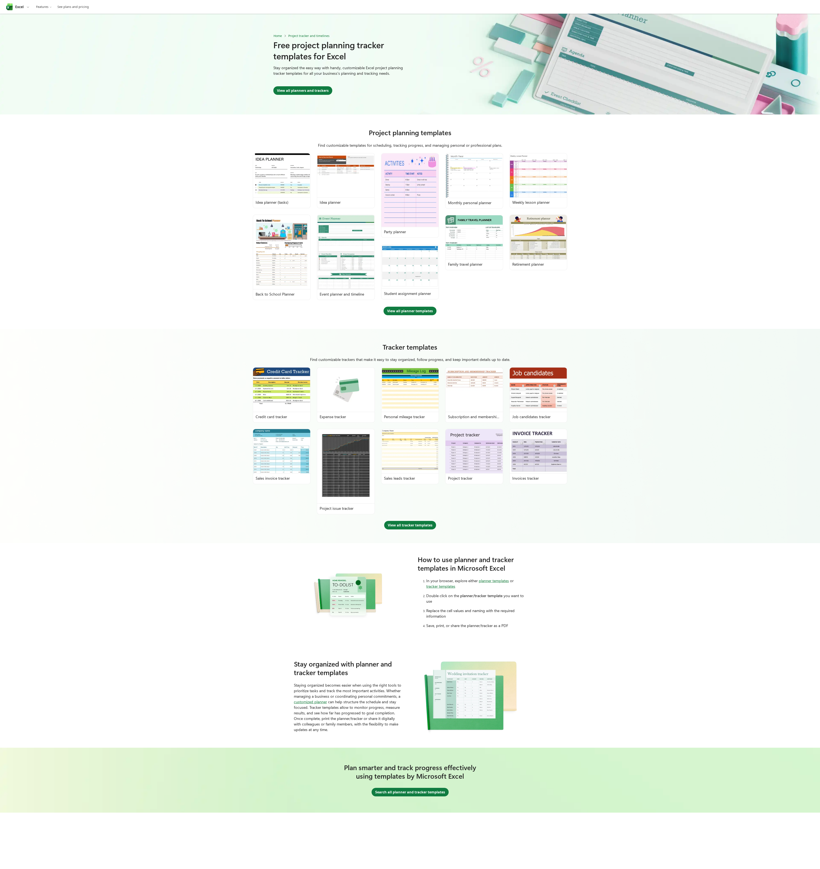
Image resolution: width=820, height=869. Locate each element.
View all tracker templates (410, 525)
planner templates (494, 580)
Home (278, 36)
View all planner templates (410, 311)
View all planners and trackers (303, 90)
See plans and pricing (73, 7)
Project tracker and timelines (308, 36)
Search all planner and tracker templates (410, 792)
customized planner (310, 701)
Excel (19, 6)
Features (42, 7)
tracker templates (440, 586)
